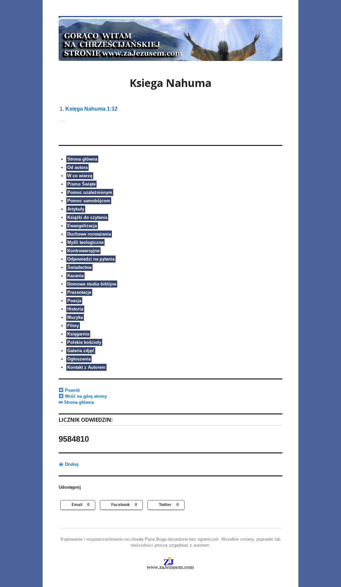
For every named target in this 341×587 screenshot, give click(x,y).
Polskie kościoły (84, 342)
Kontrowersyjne (83, 250)
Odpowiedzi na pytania (91, 259)
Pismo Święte (81, 184)
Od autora (77, 167)
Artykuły (75, 209)
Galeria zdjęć (80, 350)
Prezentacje (79, 292)
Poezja (74, 300)
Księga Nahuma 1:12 (91, 109)
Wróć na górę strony (85, 396)
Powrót (72, 390)
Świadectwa (79, 267)
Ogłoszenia (79, 358)
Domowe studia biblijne (91, 284)
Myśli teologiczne (85, 242)
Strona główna (82, 159)
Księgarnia (78, 333)
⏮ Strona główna (76, 402)
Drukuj (71, 464)
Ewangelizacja (82, 225)
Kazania (75, 275)
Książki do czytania (87, 217)
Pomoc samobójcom (88, 200)
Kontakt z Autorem (86, 367)
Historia (75, 308)
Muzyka (75, 317)
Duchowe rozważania (89, 234)
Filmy (73, 325)
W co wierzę (79, 175)
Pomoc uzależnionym (89, 192)
